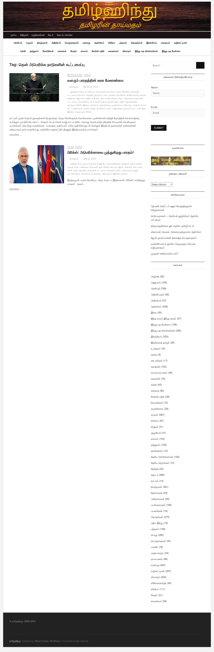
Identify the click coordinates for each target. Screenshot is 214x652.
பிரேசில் (79, 105)
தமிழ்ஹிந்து (15, 640)
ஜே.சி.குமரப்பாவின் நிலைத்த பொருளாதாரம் (174, 237)
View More (19, 135)
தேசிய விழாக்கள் (160, 462)
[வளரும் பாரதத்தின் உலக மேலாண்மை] (36, 87)
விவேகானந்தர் (158, 583)
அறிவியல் (56, 42)
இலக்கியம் (151, 42)
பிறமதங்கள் (136, 42)
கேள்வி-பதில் (98, 51)
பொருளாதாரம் (72, 42)
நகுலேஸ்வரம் (117, 105)
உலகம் (109, 108)
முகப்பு (14, 34)
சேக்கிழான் (74, 87)
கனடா (133, 108)
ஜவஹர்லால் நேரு (77, 92)
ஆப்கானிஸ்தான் (114, 164)
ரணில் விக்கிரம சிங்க (114, 98)
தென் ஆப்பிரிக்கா (98, 108)
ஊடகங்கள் (157, 360)
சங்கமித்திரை (83, 102)
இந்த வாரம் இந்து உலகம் (163, 318)
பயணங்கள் (157, 511)
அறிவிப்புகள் (157, 294)
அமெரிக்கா (75, 174)
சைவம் (84, 51)
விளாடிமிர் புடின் (96, 167)
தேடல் (51, 34)
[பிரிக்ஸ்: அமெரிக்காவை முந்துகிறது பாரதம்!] (36, 164)
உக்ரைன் (124, 174)
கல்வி (23, 51)
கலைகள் (62, 51)
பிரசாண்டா (144, 95)
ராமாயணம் (157, 559)
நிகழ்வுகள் (42, 42)
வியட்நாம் (114, 167)
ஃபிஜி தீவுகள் (117, 108)
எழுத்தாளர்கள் (38, 34)
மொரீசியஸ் (121, 95)
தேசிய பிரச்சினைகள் (162, 456)
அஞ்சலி (155, 276)
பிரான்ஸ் (86, 108)
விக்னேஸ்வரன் (132, 95)
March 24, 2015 (90, 87)
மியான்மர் (94, 105)
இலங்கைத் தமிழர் (74, 74)
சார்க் (139, 108)
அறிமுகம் (24, 34)
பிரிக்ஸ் (89, 112)
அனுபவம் (156, 282)
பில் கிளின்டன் (87, 174)
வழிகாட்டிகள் (180, 42)
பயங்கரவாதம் (127, 170)
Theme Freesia (41, 640)
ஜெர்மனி (79, 98)
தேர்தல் (154, 468)
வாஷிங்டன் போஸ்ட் (92, 98)
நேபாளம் (81, 95)
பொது (154, 535)
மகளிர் (154, 547)
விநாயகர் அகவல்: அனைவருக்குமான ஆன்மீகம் (176, 231)
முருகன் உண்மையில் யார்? (164, 253)
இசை (154, 312)
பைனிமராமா (90, 92)
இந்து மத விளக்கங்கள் (146, 51)
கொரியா (97, 174)
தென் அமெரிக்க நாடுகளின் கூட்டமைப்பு (90, 170)
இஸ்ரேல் (116, 174)
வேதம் (74, 51)
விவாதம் (127, 51)
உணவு (154, 354)
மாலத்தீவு (112, 95)
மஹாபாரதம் (157, 553)
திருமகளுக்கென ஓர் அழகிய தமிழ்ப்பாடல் (172, 225)
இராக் (121, 167)
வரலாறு (86, 42)
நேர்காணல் (157, 493)
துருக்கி (97, 95)
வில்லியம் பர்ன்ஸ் (128, 164)
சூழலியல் (156, 432)
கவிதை (155, 390)
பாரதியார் (136, 105)
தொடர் (154, 474)
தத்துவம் (34, 51)
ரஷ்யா (116, 102)
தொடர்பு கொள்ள (64, 34)
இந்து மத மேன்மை (171, 51)
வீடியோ (155, 589)
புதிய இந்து (157, 523)
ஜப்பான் (127, 108)
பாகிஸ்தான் (84, 167)
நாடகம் (154, 480)
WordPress (55, 640)
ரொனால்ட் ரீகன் (114, 170)
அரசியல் (18, 42)
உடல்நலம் (155, 348)
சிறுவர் (154, 426)
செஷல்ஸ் (89, 95)
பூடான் (104, 95)
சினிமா (111, 42)
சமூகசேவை (157, 408)
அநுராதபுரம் (80, 112)
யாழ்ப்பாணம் (77, 108)
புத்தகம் (123, 42)
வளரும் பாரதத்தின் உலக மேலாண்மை (95, 80)
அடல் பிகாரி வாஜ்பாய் (98, 102)
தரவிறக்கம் (157, 450)
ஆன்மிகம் (99, 42)
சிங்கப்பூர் (128, 105)
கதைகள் (165, 42)
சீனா (102, 98)
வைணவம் (113, 51)
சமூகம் (29, 42)
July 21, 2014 (89, 159)
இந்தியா (86, 105)
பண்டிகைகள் (157, 499)
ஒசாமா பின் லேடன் (90, 164)
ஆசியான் (128, 167)
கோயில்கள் (48, 51)
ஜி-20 (110, 102)
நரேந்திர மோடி (105, 105)
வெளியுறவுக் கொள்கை (105, 92)
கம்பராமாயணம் (159, 372)
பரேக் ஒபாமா (107, 174)
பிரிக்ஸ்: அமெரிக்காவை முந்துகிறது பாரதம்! (100, 152)
